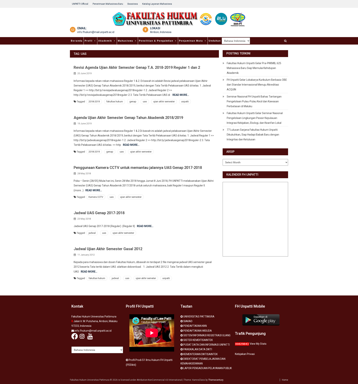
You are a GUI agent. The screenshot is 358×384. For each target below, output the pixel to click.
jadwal (92, 233)
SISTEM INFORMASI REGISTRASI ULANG (206, 335)
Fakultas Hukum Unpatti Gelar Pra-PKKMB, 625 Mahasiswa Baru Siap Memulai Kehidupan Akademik (254, 68)
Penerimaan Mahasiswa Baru (108, 4)
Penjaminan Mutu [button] (191, 41)
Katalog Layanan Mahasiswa (157, 4)
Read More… (180, 94)
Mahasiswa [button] (125, 41)
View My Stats (258, 343)
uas (145, 101)
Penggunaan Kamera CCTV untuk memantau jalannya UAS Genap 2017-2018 (138, 167)
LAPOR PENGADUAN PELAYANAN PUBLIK (207, 368)
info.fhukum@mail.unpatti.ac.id (95, 32)
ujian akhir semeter (146, 278)
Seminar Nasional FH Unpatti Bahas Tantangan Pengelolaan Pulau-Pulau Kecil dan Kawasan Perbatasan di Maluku (254, 101)
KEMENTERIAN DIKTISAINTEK (200, 354)
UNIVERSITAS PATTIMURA (198, 316)
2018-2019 (94, 101)
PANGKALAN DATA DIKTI (197, 349)
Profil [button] (88, 41)
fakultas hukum (114, 101)
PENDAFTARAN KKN (195, 325)
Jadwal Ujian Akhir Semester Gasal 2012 (108, 249)
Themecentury (215, 380)
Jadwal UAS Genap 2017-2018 (99, 213)
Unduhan (215, 41)
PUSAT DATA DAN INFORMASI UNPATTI (206, 344)
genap (132, 101)
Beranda (77, 41)
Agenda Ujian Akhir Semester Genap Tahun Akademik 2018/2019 (128, 117)
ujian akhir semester (164, 101)
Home (285, 380)
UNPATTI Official (80, 4)
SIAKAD (187, 321)
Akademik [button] (105, 41)
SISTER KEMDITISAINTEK (198, 340)
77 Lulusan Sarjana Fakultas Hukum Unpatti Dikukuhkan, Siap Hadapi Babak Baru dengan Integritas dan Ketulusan (253, 134)
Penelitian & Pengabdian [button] (156, 41)
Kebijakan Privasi (245, 353)
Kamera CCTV (96, 197)
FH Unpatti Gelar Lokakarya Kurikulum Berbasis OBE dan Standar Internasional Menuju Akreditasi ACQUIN (257, 84)
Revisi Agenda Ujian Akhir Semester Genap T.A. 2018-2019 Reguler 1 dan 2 (137, 67)
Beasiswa (133, 4)
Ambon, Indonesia (160, 32)
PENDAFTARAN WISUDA (197, 330)
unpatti (185, 101)
